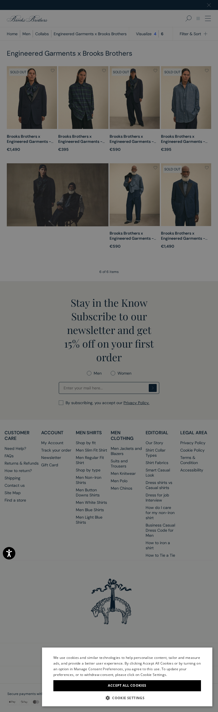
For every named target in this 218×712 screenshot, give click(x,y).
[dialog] (109, 356)
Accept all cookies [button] (127, 685)
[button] (127, 698)
